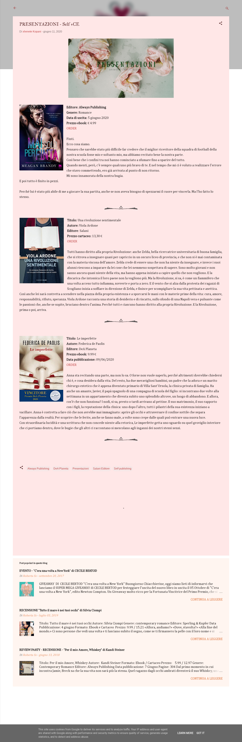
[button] (221, 23)
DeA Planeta (61, 468)
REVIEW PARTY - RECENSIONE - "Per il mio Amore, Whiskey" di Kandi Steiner (72, 650)
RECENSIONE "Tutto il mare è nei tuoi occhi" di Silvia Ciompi (60, 610)
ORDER (72, 128)
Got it (200, 733)
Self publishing (122, 468)
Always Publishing (38, 468)
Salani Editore (101, 468)
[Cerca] (227, 9)
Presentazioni (81, 468)
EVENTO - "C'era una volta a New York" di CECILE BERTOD (58, 571)
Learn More (185, 733)
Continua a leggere (207, 599)
